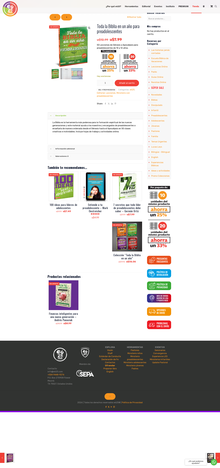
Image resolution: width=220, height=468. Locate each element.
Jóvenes (155, 126)
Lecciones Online (159, 66)
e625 (132, 89)
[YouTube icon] (111, 407)
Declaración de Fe (110, 359)
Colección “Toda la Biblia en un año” (127, 256)
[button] (89, 27)
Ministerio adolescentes (135, 362)
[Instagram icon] (114, 407)
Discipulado (156, 105)
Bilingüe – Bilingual (160, 152)
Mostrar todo (135, 17)
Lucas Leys (156, 147)
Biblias (154, 100)
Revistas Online (158, 82)
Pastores (155, 131)
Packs (154, 72)
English (154, 157)
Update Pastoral (160, 362)
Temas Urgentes (159, 141)
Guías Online (157, 77)
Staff (110, 353)
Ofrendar (110, 365)
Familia (154, 136)
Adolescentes (157, 121)
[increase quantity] (110, 83)
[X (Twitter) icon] (109, 407)
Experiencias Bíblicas (157, 164)
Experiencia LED (160, 356)
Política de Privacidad (132, 402)
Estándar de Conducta (110, 356)
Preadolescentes (159, 115)
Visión (110, 350)
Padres (135, 368)
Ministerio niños (134, 353)
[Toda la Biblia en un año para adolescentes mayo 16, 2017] (7, 458)
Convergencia (160, 353)
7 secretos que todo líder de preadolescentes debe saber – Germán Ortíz (127, 208)
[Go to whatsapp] (214, 462)
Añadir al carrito (127, 83)
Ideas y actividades (160, 171)
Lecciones (110, 93)
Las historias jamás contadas (160, 51)
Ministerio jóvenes (135, 365)
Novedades (156, 95)
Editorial (101, 93)
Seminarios (160, 350)
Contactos (110, 362)
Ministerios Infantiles (160, 359)
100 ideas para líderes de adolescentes (63, 206)
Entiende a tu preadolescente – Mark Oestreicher (95, 208)
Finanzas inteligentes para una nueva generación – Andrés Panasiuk (63, 317)
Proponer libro (110, 368)
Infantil (154, 110)
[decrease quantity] (100, 83)
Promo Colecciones (160, 176)
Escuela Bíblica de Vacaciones (159, 60)
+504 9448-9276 (56, 374)
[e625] (10, 9)
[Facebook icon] (106, 407)
